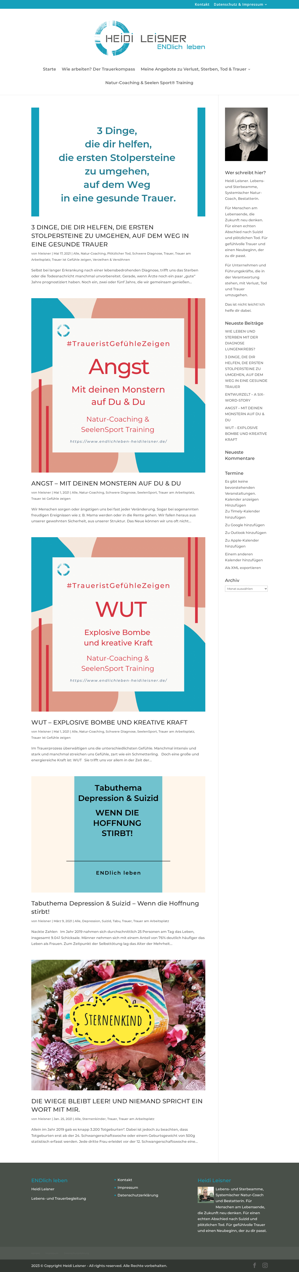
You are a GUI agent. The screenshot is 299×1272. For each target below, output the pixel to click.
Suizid (106, 921)
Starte (49, 70)
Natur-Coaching (93, 253)
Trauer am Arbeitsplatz (176, 492)
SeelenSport (147, 492)
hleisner (44, 253)
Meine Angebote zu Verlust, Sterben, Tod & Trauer (193, 70)
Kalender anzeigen (242, 499)
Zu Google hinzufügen (245, 525)
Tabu (116, 921)
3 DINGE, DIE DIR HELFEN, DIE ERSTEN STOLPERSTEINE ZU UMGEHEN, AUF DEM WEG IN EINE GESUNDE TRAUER (110, 235)
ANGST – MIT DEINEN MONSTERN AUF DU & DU (106, 483)
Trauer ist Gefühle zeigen (71, 260)
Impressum (128, 1187)
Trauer (169, 253)
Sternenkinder (94, 1119)
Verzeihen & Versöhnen (111, 260)
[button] (235, 505)
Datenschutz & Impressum (238, 5)
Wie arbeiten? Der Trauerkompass (98, 70)
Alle (76, 253)
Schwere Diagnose (147, 253)
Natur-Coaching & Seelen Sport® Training (149, 83)
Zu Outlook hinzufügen (245, 533)
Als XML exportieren (243, 568)
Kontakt (202, 5)
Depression (91, 921)
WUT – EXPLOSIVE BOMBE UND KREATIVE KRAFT (109, 722)
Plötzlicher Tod (119, 253)
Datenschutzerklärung (138, 1195)
